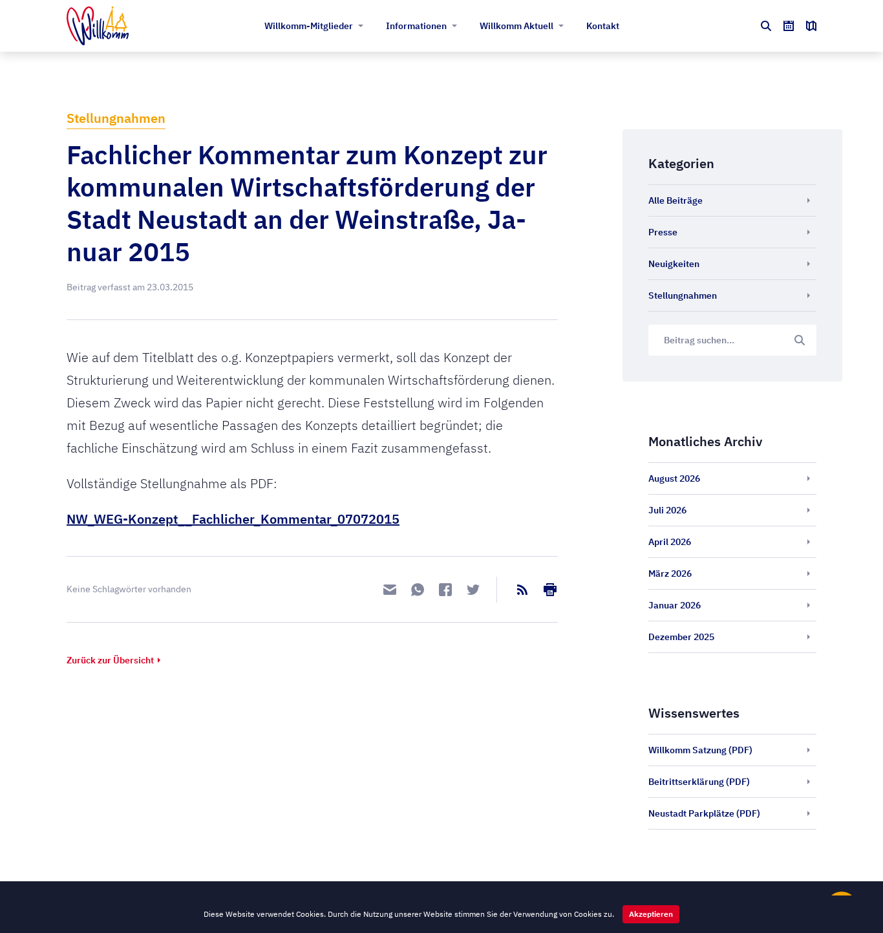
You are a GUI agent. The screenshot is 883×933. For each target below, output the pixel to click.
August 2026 (674, 478)
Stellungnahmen (116, 118)
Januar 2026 (674, 605)
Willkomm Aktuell (516, 26)
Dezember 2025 (681, 637)
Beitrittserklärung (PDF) (699, 782)
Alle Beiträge (675, 200)
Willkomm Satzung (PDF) (700, 750)
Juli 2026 (667, 510)
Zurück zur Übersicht (110, 660)
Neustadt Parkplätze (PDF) (704, 813)
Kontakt (602, 26)
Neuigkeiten (673, 264)
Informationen (416, 26)
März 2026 (670, 573)
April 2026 (669, 542)
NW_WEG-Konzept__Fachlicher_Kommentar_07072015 (233, 519)
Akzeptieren (651, 914)
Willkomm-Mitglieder (308, 26)
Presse (662, 232)
